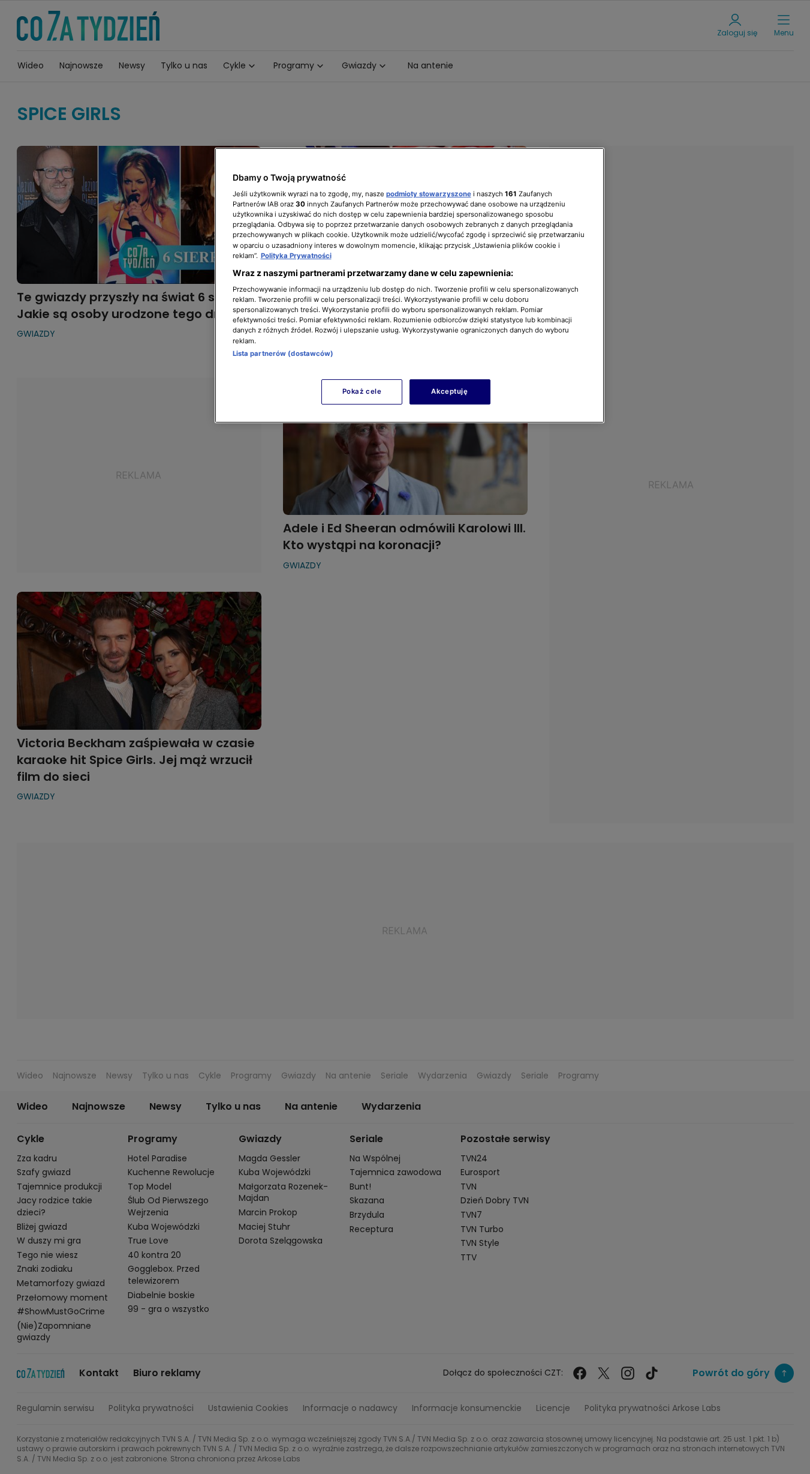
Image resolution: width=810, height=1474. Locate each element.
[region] (409, 285)
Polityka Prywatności (296, 255)
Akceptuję (449, 391)
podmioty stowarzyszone (428, 194)
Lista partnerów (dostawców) (283, 353)
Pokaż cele (362, 391)
